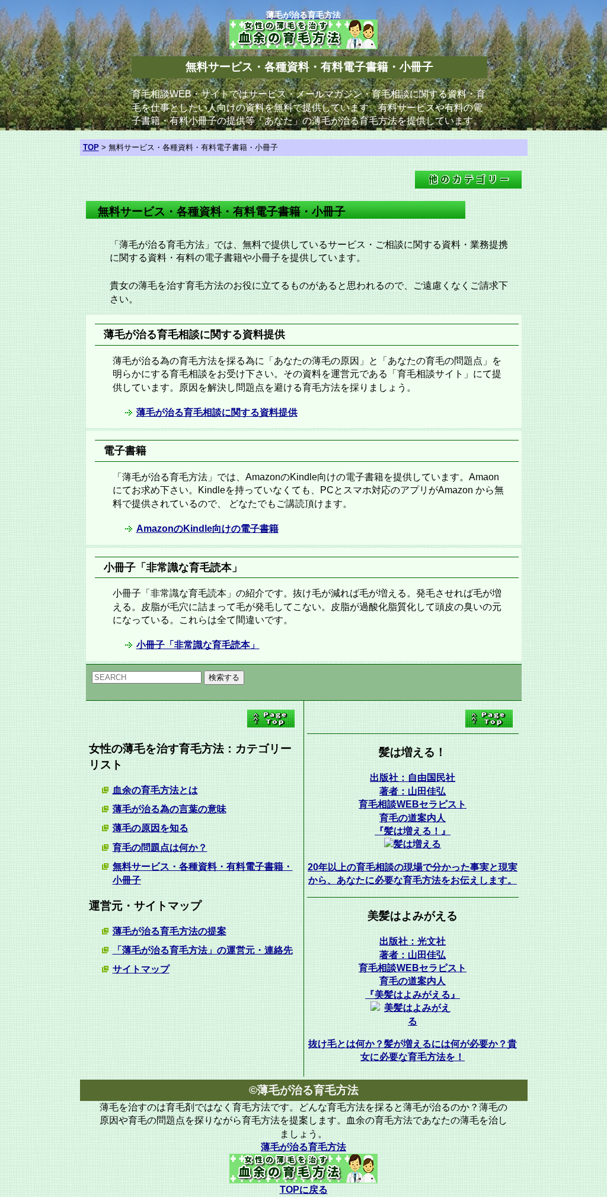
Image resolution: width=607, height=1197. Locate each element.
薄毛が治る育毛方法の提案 (169, 931)
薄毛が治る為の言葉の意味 (169, 809)
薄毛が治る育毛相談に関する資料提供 (217, 412)
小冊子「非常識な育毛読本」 (198, 645)
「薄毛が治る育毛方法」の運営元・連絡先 (203, 950)
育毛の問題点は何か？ (160, 847)
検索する (224, 677)
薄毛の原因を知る (151, 828)
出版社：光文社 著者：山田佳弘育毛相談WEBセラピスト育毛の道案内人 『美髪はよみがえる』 (413, 968)
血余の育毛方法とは (155, 790)
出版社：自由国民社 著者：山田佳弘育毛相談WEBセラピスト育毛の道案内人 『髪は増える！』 (413, 804)
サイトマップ (141, 969)
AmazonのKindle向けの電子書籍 (207, 529)
